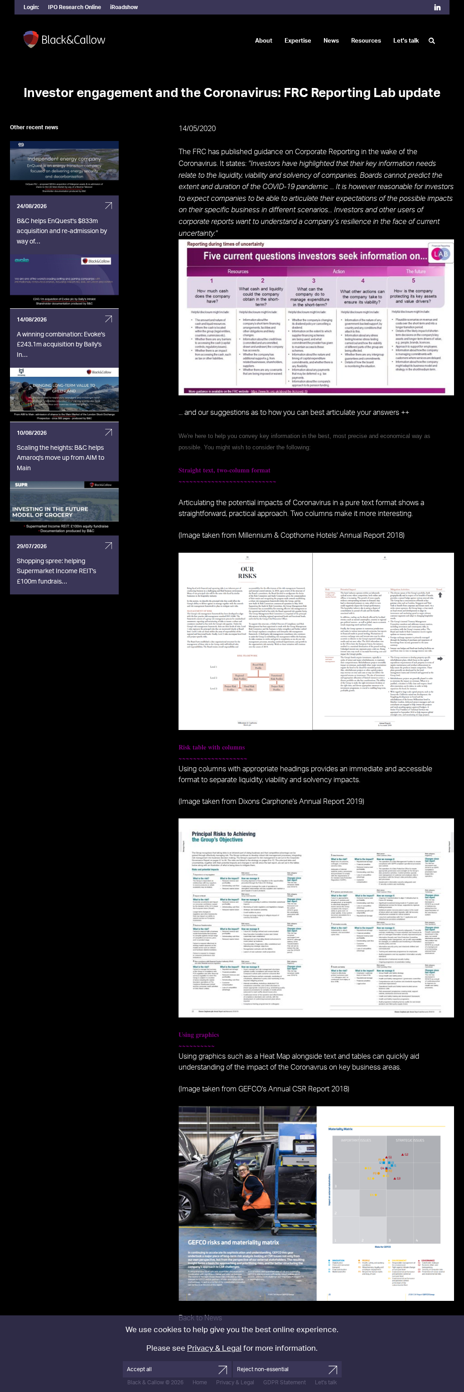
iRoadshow (124, 7)
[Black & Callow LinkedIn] (437, 8)
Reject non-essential (263, 1369)
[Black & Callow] (64, 40)
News (331, 41)
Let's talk (406, 41)
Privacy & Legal (214, 1348)
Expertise (298, 41)
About (263, 41)
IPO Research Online (74, 7)
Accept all (139, 1369)
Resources (366, 41)
